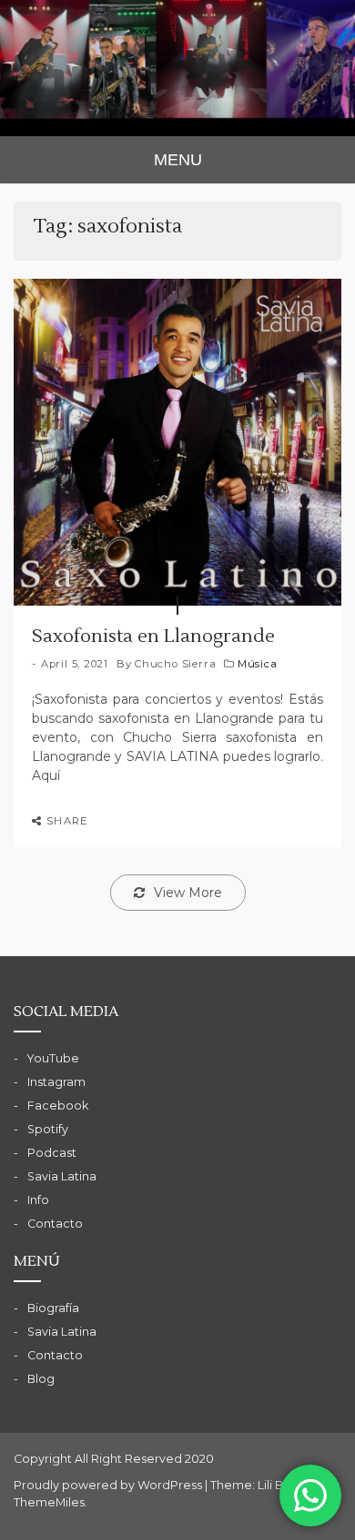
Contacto (55, 1223)
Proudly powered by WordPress (109, 1485)
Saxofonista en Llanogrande (153, 636)
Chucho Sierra (175, 663)
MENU (178, 160)
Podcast (51, 1153)
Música (258, 663)
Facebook (57, 1105)
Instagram (56, 1082)
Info (38, 1200)
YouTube (53, 1058)
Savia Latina (61, 1176)
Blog (41, 1379)
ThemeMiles (49, 1502)
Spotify (47, 1129)
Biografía (53, 1308)
